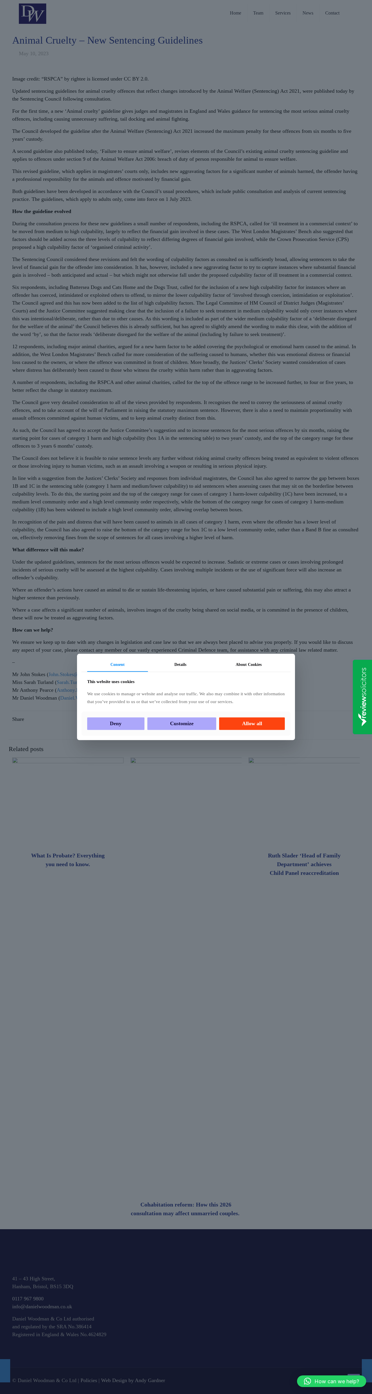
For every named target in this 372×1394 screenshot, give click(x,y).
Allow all (252, 723)
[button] (331, 1381)
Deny (115, 723)
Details (180, 664)
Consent (117, 664)
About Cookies (249, 664)
